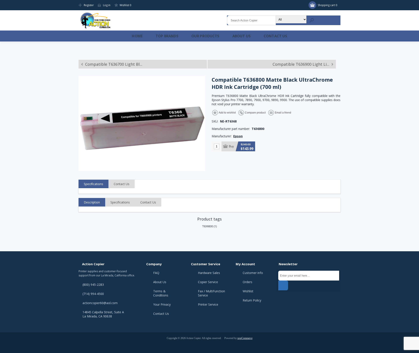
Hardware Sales (209, 273)
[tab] (93, 184)
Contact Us (121, 184)
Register (89, 5)
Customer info (253, 273)
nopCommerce (244, 338)
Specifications (93, 184)
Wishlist (248, 291)
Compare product (255, 112)
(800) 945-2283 (93, 284)
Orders (247, 282)
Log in (106, 5)
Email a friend (283, 112)
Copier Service (208, 282)
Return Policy (252, 300)
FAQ (156, 273)
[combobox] (251, 20)
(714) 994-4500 (93, 294)
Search (311, 20)
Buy (231, 146)
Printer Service (208, 304)
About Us (159, 282)
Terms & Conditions (160, 293)
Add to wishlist (227, 112)
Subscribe (283, 285)
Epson (238, 136)
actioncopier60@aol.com (100, 303)
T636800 (207, 226)
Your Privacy (162, 304)
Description (92, 202)
